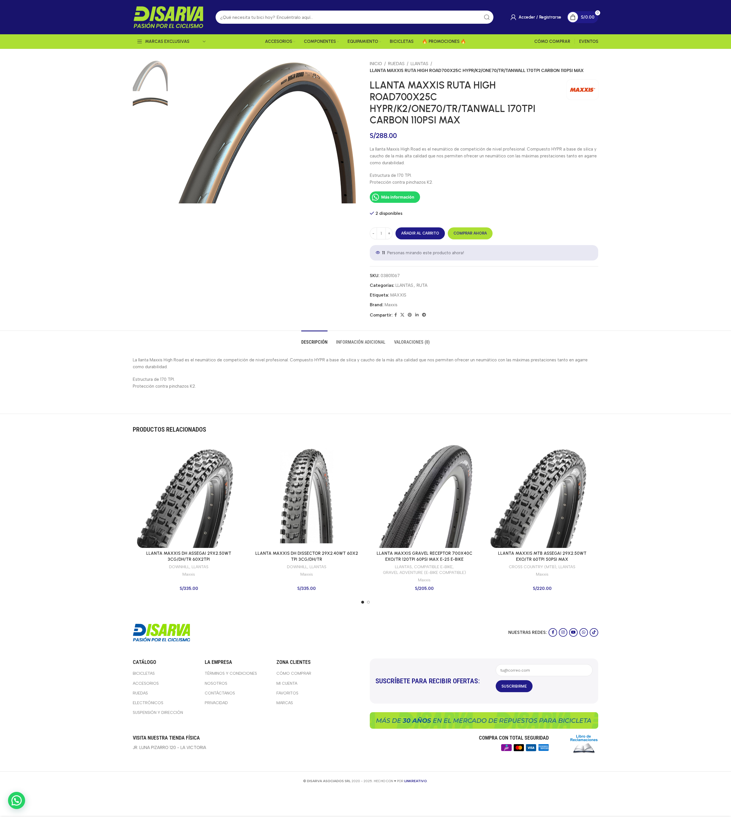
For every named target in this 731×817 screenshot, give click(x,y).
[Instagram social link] (563, 632)
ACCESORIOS (146, 683)
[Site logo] (168, 16)
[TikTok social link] (594, 632)
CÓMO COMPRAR (293, 673)
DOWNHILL (179, 566)
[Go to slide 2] (368, 602)
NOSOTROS (216, 683)
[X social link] (402, 315)
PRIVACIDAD (216, 702)
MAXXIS (398, 295)
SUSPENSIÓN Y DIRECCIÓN (158, 712)
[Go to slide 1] (362, 602)
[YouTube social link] (573, 632)
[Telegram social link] (424, 315)
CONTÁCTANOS (220, 693)
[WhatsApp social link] (583, 632)
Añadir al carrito (420, 233)
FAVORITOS (287, 693)
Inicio (376, 63)
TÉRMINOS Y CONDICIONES (231, 673)
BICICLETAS (144, 673)
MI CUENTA (286, 683)
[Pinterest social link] (409, 315)
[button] (16, 800)
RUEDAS (396, 63)
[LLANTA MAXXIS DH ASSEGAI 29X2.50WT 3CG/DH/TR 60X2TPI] (189, 496)
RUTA (422, 285)
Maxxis (391, 304)
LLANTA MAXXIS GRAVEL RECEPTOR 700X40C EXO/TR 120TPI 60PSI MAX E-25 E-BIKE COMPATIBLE (424, 559)
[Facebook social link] (396, 315)
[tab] (314, 339)
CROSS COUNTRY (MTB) (532, 566)
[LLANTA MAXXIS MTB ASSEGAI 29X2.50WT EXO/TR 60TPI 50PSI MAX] (542, 496)
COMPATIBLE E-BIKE (433, 566)
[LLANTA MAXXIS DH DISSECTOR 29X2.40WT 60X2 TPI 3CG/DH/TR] (307, 496)
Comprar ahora (470, 233)
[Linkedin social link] (416, 315)
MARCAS (284, 702)
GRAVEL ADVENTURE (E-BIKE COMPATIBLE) (424, 572)
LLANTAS (419, 63)
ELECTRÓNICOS (148, 702)
